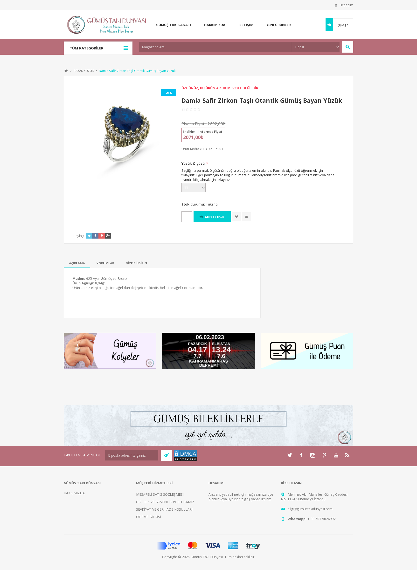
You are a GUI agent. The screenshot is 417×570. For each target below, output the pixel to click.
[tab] (77, 263)
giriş (247, 499)
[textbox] (215, 47)
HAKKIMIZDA (74, 493)
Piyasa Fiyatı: (194, 123)
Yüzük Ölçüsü (193, 163)
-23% (169, 92)
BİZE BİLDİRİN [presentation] (136, 263)
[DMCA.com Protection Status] (185, 460)
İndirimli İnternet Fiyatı (203, 131)
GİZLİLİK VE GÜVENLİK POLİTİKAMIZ (165, 502)
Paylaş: (79, 235)
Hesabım (346, 5)
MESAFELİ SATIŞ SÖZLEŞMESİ (160, 494)
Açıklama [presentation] (77, 263)
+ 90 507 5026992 (321, 518)
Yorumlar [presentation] (105, 263)
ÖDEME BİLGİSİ (148, 517)
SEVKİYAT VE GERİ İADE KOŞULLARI (164, 509)
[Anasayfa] (66, 71)
